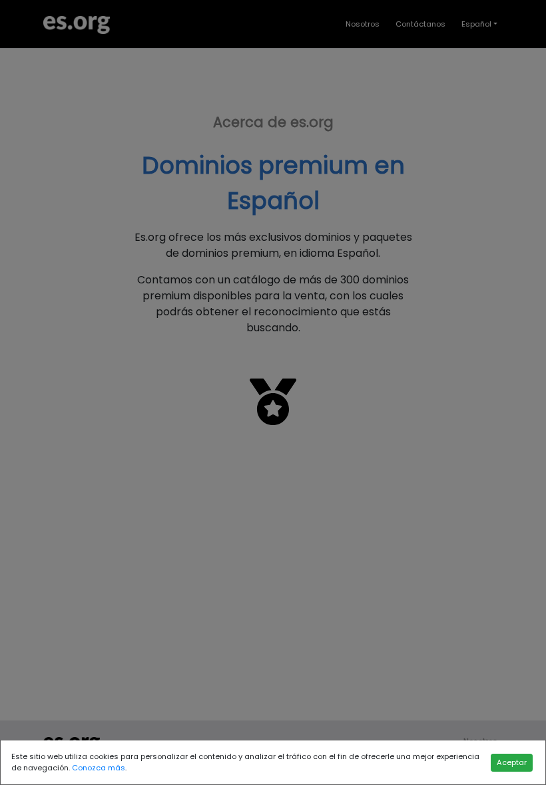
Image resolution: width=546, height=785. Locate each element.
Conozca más (98, 767)
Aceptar (512, 762)
